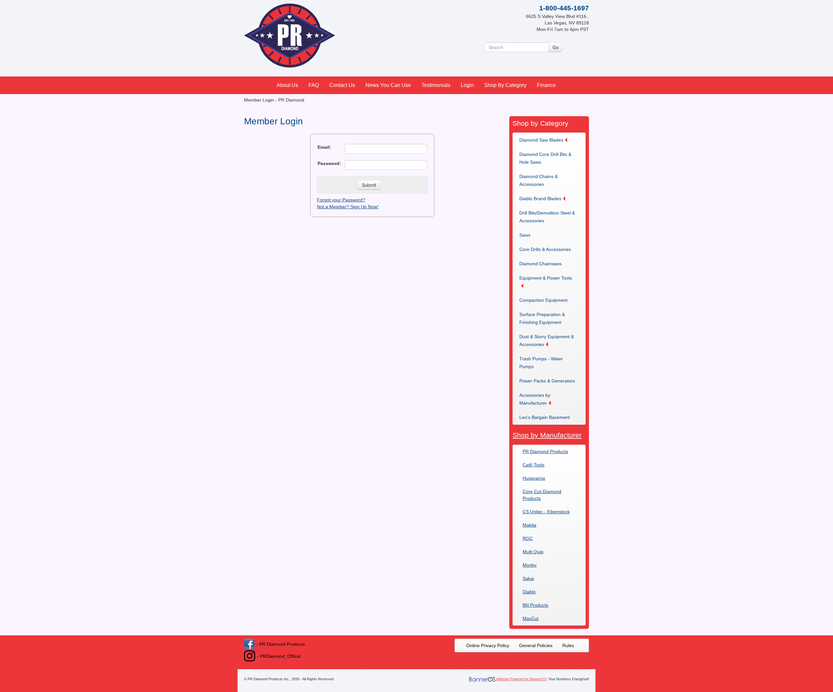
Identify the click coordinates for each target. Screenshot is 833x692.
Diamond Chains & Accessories (538, 180)
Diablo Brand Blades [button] (540, 198)
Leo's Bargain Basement (544, 417)
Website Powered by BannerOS (521, 679)
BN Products (535, 605)
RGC (528, 538)
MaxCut (531, 618)
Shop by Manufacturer (546, 435)
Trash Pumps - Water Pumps (541, 362)
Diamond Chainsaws (540, 263)
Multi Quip (533, 551)
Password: (329, 163)
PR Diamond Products (545, 451)
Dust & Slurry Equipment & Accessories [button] (546, 340)
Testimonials (435, 85)
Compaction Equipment (543, 300)
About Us (287, 85)
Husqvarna (534, 478)
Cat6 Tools (533, 464)
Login (467, 85)
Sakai (528, 578)
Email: (324, 147)
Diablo (529, 591)
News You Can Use (388, 85)
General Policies (536, 645)
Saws (524, 235)
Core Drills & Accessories (545, 249)
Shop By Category (505, 85)
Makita (529, 525)
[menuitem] (288, 85)
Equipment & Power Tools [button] (545, 278)
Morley (530, 565)
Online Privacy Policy (487, 645)
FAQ (313, 85)
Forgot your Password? (341, 199)
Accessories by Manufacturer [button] (534, 399)
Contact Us (342, 85)
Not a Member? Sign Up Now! (347, 206)
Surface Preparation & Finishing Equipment (542, 318)
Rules (568, 645)
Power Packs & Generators (547, 380)
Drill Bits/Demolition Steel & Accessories (547, 216)
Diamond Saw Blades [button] (541, 140)
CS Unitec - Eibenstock (546, 511)
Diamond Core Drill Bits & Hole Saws (545, 158)
